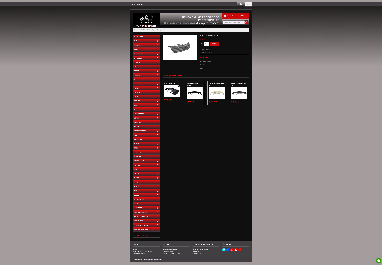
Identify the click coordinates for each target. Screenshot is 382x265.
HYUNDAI (137, 92)
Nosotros (140, 4)
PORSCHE (137, 156)
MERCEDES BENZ (140, 131)
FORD (136, 84)
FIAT (135, 79)
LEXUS (136, 118)
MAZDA (136, 126)
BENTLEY (137, 45)
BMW (136, 49)
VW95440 (209, 52)
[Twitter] (224, 249)
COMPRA (214, 44)
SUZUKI (136, 186)
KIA (135, 109)
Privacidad (195, 251)
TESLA (136, 191)
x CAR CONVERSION (141, 216)
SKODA (136, 173)
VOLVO (136, 203)
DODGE (136, 71)
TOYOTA (137, 195)
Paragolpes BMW (168, 251)
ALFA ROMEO (138, 36)
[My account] (241, 4)
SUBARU (137, 182)
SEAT (136, 169)
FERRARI (137, 75)
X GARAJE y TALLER (141, 225)
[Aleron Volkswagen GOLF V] (217, 88)
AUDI (135, 41)
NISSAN (136, 144)
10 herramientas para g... (170, 249)
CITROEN (137, 62)
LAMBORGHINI (139, 114)
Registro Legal (196, 253)
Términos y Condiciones (200, 249)
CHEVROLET (138, 54)
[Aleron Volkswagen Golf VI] (239, 88)
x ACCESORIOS (139, 208)
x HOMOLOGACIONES (141, 229)
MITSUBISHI (138, 139)
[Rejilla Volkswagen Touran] (180, 35)
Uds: (201, 44)
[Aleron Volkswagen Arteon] (195, 88)
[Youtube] (231, 249)
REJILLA (208, 49)
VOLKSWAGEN (145, 30)
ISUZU (136, 96)
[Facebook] (227, 249)
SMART (136, 178)
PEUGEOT (137, 152)
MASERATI (137, 122)
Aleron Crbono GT (169, 83)
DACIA (136, 66)
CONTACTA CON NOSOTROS (171, 253)
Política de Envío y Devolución (142, 251)
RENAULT (137, 165)
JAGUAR (137, 101)
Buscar (135, 249)
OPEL (136, 148)
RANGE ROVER (139, 161)
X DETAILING (138, 221)
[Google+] (239, 249)
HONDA (136, 88)
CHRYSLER (138, 58)
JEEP (136, 105)
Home (133, 4)
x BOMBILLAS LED (140, 212)
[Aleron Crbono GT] (172, 86)
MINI (135, 135)
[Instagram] (235, 249)
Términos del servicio (139, 253)
